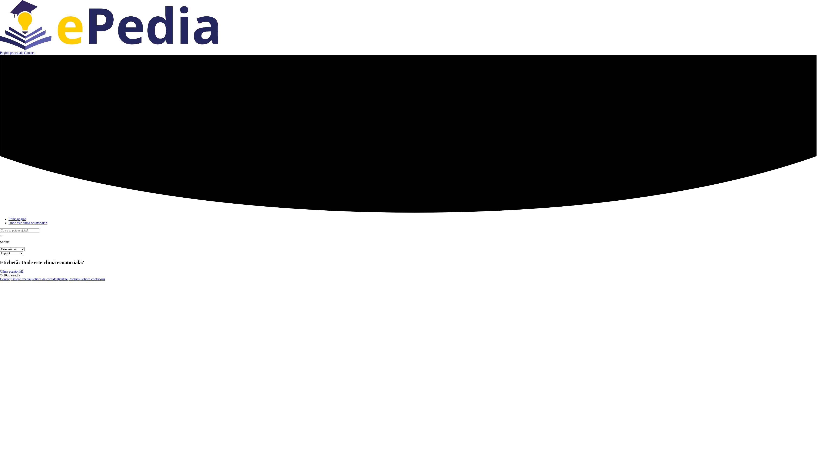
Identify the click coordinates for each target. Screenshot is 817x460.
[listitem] (11, 271)
